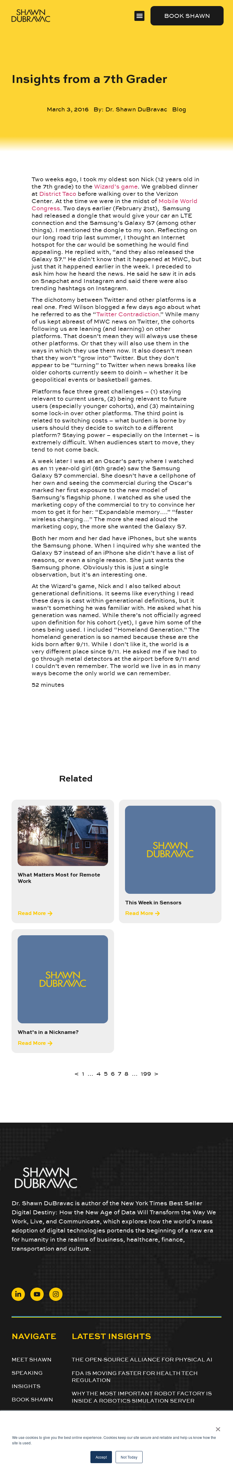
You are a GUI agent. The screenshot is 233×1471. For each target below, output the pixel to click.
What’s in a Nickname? (48, 1032)
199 (146, 1073)
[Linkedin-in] (18, 1294)
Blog (179, 109)
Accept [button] (101, 1456)
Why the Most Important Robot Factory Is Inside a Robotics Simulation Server (142, 1397)
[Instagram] (55, 1294)
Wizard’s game (116, 186)
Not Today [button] (129, 1456)
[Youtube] (37, 1294)
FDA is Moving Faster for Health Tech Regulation (135, 1376)
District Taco (57, 193)
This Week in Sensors (153, 903)
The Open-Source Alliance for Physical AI (142, 1359)
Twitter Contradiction (127, 314)
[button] (139, 16)
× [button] (217, 1427)
